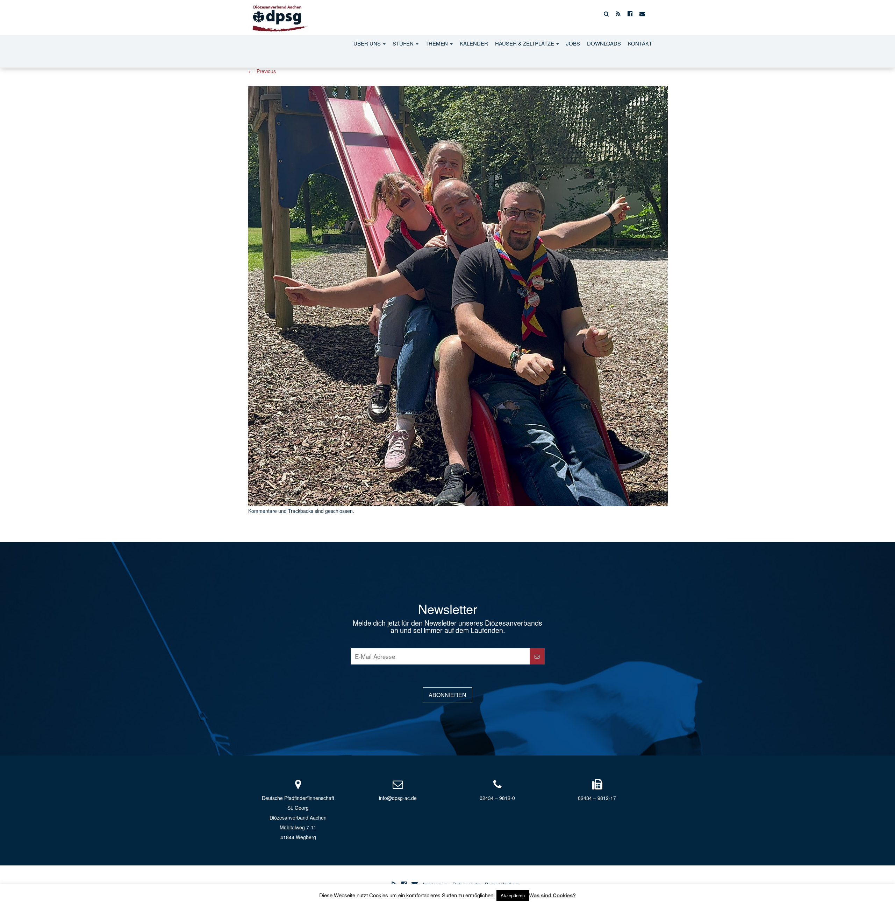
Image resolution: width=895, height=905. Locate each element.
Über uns (367, 43)
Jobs (573, 43)
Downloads (604, 43)
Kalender (474, 43)
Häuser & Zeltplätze (525, 43)
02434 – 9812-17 (597, 797)
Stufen (404, 43)
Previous (262, 71)
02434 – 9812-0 (497, 797)
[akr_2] (458, 294)
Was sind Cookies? (552, 895)
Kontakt (640, 43)
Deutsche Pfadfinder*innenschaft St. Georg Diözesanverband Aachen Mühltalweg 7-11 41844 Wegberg (298, 817)
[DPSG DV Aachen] (278, 13)
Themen (437, 43)
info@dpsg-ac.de (398, 797)
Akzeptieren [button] (513, 895)
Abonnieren (447, 695)
